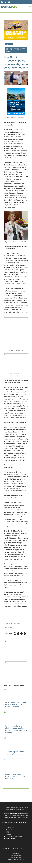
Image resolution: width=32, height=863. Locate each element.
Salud (21, 50)
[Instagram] (9, 2)
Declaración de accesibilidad (16, 859)
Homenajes (22, 48)
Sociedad (8, 51)
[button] (30, 2)
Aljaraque (8, 44)
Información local (10, 50)
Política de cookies (16, 857)
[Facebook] (2, 2)
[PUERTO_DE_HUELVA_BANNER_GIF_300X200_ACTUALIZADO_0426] (16, 101)
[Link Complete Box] (16, 699)
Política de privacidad (16, 855)
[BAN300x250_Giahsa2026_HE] (16, 649)
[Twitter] (5, 2)
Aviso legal (16, 853)
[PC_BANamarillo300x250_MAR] (16, 30)
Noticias (18, 50)
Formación (15, 48)
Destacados (9, 48)
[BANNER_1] (16, 670)
